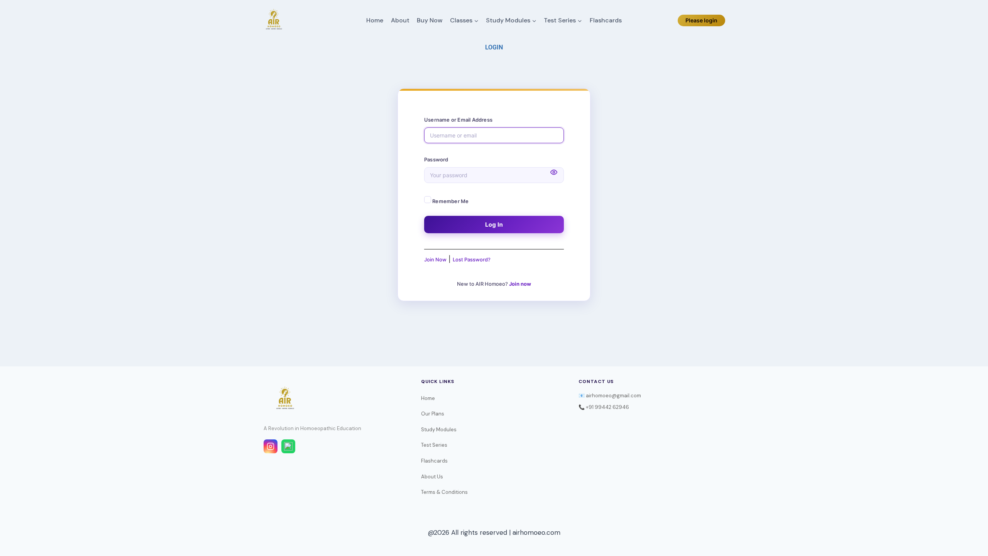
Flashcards (606, 20)
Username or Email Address (458, 120)
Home (374, 20)
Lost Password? (472, 259)
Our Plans (432, 413)
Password (436, 159)
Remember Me (450, 201)
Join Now (435, 259)
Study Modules (439, 429)
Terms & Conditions (444, 492)
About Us (432, 476)
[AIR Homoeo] (273, 20)
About (400, 20)
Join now (520, 284)
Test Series (434, 445)
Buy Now (430, 20)
